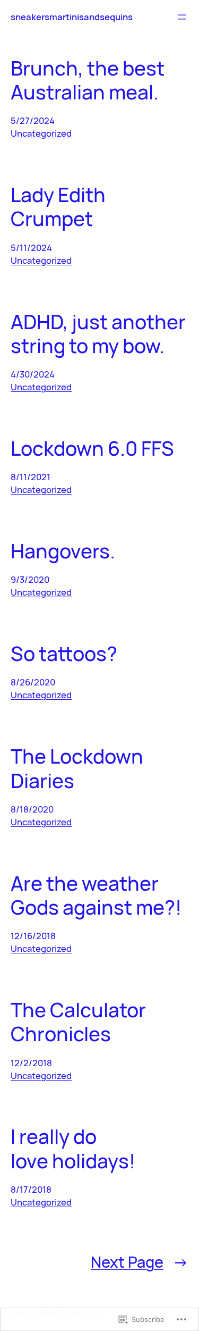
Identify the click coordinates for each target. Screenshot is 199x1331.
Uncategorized (41, 133)
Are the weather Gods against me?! (96, 895)
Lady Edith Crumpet (58, 206)
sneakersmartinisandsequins (72, 17)
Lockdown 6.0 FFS (92, 448)
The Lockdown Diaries (77, 768)
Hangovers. (63, 551)
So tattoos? (64, 653)
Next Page (139, 1262)
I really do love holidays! (73, 1148)
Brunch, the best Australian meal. (88, 80)
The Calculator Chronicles (78, 1022)
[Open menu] (182, 17)
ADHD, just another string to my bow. (98, 333)
